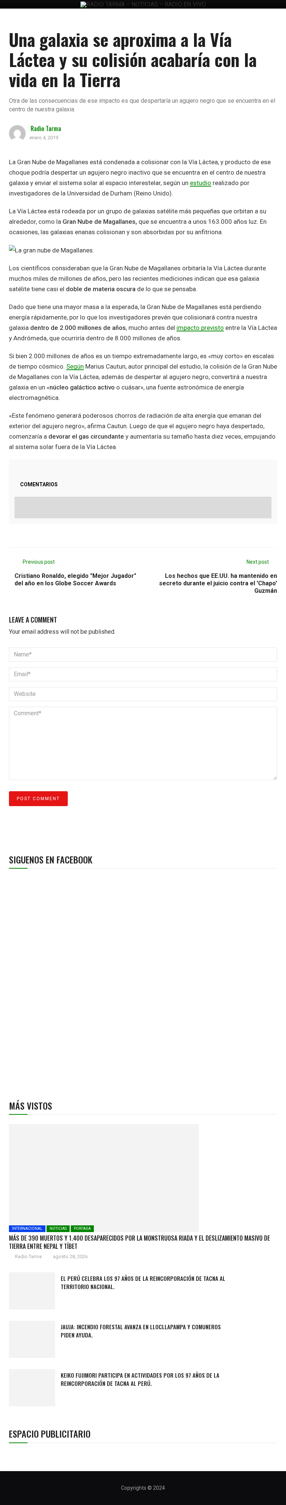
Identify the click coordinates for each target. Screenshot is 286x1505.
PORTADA (82, 1228)
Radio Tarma (46, 128)
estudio (200, 183)
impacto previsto (200, 327)
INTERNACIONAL (27, 1228)
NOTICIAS (58, 1228)
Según (75, 366)
